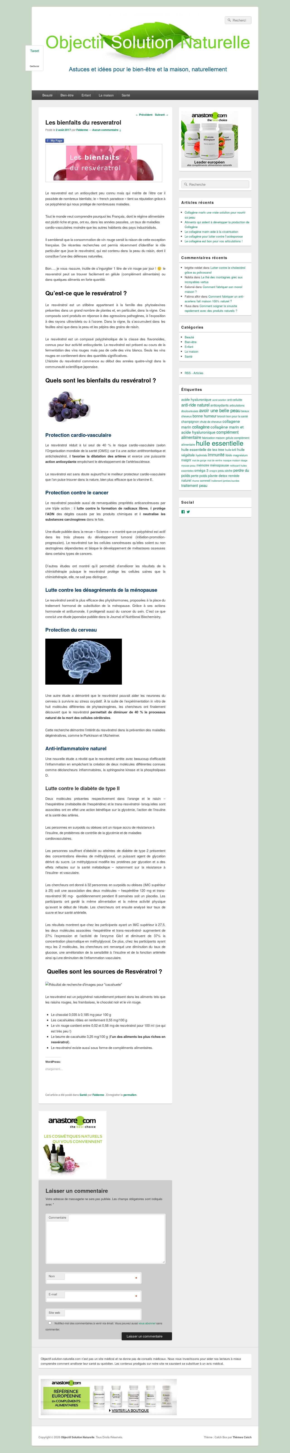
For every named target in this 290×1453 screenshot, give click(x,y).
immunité (216, 454)
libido (228, 455)
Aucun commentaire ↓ (106, 130)
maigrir (186, 460)
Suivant (161, 115)
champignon (190, 421)
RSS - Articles (194, 373)
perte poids (199, 475)
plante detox (217, 475)
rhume (195, 480)
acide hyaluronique (196, 399)
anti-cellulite (234, 400)
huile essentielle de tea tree (202, 449)
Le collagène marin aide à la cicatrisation (211, 231)
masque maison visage (235, 460)
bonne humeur (204, 416)
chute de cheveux (211, 422)
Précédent (144, 115)
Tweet (34, 50)
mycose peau (188, 465)
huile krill (230, 450)
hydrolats (201, 455)
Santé (126, 95)
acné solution (219, 400)
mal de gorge (199, 460)
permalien (129, 1095)
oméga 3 (201, 470)
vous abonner (147, 1323)
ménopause (219, 464)
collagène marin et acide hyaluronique (212, 429)
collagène (201, 426)
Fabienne (82, 130)
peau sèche (225, 471)
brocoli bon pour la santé (232, 416)
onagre (213, 470)
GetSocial (34, 66)
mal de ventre (214, 460)
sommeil (205, 481)
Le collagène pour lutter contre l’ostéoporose (214, 236)
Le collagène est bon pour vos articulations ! (214, 241)
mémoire (202, 465)
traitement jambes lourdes (225, 480)
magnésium (240, 455)
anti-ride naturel (195, 405)
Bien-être (67, 95)
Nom (52, 1276)
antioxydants (219, 405)
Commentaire (57, 1217)
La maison (106, 95)
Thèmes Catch (242, 1437)
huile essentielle (219, 442)
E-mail (53, 1294)
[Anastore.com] (72, 1177)
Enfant (86, 95)
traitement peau (194, 485)
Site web (54, 1312)
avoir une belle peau (219, 410)
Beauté (47, 95)
